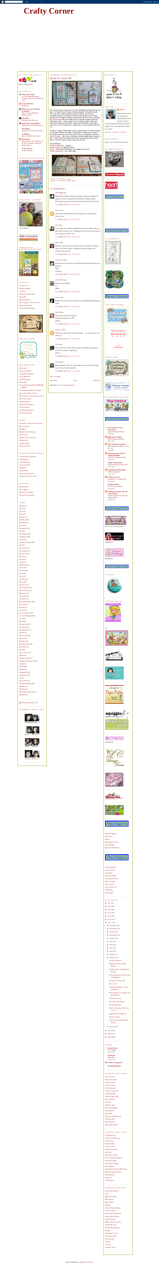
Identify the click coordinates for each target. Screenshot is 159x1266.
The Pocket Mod (110, 1236)
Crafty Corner (49, 10)
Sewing (21, 664)
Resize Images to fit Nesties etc (29, 302)
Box (20, 531)
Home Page (111, 1057)
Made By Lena (86, 1262)
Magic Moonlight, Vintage (28, 393)
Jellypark (22, 596)
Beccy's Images (24, 426)
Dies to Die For (110, 1099)
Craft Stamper (23, 459)
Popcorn (22, 638)
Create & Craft (110, 1146)
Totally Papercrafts (56, 151)
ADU (20, 508)
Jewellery (22, 599)
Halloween (22, 593)
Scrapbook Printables (26, 410)
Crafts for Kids (110, 1144)
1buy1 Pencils (110, 1077)
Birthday (22, 520)
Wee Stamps (109, 893)
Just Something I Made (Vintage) (30, 390)
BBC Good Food (110, 1196)
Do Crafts (108, 1152)
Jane (56, 225)
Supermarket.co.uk (111, 1233)
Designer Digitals (111, 833)
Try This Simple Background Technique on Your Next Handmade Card (32, 98)
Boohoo (108, 1205)
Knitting (22, 607)
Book (21, 525)
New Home (22, 627)
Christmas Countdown (118, 331)
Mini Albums (23, 470)
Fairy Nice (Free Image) (117, 1001)
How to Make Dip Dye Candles (31, 136)
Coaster (21, 539)
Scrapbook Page (24, 658)
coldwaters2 (59, 260)
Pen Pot (21, 632)
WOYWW (22, 695)
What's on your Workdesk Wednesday (31, 110)
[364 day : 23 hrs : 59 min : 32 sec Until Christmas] (118, 350)
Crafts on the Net (24, 465)
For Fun (21, 570)
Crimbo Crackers (114, 477)
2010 (110, 1030)
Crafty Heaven (27, 148)
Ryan (21, 649)
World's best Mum (27, 150)
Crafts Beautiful (24, 462)
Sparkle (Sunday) (114, 484)
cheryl (57, 210)
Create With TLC (25, 376)
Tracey (122, 109)
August (112, 938)
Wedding (22, 686)
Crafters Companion (115, 1062)
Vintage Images (24, 443)
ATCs (21, 511)
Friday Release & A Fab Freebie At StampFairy (119, 976)
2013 (110, 916)
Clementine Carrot (115, 998)
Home (75, 380)
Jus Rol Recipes (110, 1219)
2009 (110, 1034)
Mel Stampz (26, 139)
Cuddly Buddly (110, 867)
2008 (110, 1037)
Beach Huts (58, 125)
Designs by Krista (25, 542)
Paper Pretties (23, 630)
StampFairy (23, 675)
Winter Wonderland (115, 462)
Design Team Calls (111, 1149)
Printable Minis (24, 401)
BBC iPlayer (109, 1199)
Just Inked (108, 873)
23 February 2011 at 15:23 (67, 204)
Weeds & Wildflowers (112, 847)
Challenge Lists (110, 1135)
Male (21, 621)
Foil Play (108, 1102)
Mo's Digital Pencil (111, 878)
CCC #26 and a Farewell (115, 486)
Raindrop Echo (24, 644)
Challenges (23, 534)
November (113, 928)
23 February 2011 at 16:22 (67, 219)
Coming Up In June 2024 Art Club (32, 131)
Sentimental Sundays (26, 661)
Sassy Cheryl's (24, 652)
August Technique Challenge (116, 432)
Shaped (21, 669)
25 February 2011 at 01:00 (67, 306)
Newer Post (53, 380)
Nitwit (107, 839)
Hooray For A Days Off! (61, 78)
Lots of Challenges (25, 616)
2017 (110, 903)
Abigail (21, 506)
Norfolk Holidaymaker (112, 1227)
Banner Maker (24, 487)
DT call (21, 556)
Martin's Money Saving (113, 1222)
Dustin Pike (23, 382)
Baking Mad (109, 1202)
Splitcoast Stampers (25, 305)
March (112, 954)
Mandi (57, 312)
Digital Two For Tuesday (27, 432)
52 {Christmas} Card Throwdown (115, 428)
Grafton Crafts (110, 1105)
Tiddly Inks (109, 890)
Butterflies (22, 429)
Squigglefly (23, 672)
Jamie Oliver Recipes (112, 1216)
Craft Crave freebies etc (113, 1138)
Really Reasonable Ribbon (31, 123)
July (111, 941)
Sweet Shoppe (55, 136)
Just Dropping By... (115, 1005)
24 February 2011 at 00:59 (67, 254)
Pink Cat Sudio (110, 881)
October (112, 932)
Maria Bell (22, 297)
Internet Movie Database (113, 1213)
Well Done (22, 689)
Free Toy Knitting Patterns (114, 1158)
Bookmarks (25, 106)
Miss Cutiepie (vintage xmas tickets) (31, 396)
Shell (57, 344)
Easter (21, 562)
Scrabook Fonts (24, 407)
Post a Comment (55, 376)
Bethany (22, 517)
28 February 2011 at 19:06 (67, 371)
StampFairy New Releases (117, 1014)
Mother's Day (23, 624)
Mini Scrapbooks (25, 300)
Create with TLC (28, 103)
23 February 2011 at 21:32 (67, 237)
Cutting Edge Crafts (112, 1096)
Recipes (107, 1230)
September (113, 935)
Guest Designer (24, 587)
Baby (21, 514)
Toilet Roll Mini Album (27, 308)
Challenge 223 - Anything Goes (117, 479)
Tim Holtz (25, 118)
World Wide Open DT (26, 692)
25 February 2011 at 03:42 (67, 324)
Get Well (22, 579)
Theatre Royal (110, 1239)
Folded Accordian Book (27, 294)
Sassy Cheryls (109, 884)
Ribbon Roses (110, 1175)
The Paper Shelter (25, 683)
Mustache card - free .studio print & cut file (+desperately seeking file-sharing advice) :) (32, 143)
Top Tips (108, 1244)
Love (21, 618)
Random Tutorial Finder (113, 1172)
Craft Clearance (110, 1085)
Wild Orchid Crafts (111, 1125)
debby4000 (59, 280)
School (21, 655)
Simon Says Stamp (28, 94)
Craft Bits (22, 291)
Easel (21, 559)
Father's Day (23, 565)
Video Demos (109, 1180)
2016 (110, 906)
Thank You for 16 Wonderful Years (32, 125)
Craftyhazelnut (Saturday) (117, 470)
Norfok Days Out (110, 1225)
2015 (110, 909)
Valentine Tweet (114, 1017)
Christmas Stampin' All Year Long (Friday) (118, 492)
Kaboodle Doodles (25, 601)
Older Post (97, 380)
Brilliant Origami (25, 288)
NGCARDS (59, 193)
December (113, 925)
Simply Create (55, 147)
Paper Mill (108, 1113)
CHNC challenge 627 (114, 472)
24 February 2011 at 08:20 (67, 291)
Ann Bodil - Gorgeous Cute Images (31, 423)
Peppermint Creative (112, 842)
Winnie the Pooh (24, 446)
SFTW (21, 666)
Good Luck (23, 585)
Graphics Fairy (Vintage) (27, 437)
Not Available (112, 1050)
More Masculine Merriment (116, 439)
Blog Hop (22, 522)
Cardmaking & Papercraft (27, 456)
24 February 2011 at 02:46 (67, 274)
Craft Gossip (109, 1141)
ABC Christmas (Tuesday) (117, 444)
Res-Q (52, 149)
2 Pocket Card (24, 285)
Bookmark (22, 528)
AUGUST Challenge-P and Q (116, 457)
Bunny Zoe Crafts (111, 1079)
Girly (21, 582)
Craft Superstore (110, 1088)
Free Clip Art (23, 434)
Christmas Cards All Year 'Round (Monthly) (117, 454)
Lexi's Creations (24, 613)
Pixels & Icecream (25, 399)
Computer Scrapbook (26, 374)
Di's (20, 545)
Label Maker (23, 489)
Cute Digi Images (25, 379)
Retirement (23, 647)
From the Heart (110, 870)
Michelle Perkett (110, 876)
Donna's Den (23, 548)
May (111, 948)
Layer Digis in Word (112, 1163)
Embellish (22, 468)
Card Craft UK (110, 1082)
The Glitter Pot (110, 1122)
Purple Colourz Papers (26, 404)
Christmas (22, 537)
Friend (21, 573)
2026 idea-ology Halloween (30, 120)
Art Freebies (23, 368)
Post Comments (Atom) (66, 385)
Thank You (23, 680)
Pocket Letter (23, 635)
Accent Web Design (111, 1191)
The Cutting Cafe (111, 887)
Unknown (58, 329)
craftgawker (26, 134)
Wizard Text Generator (26, 495)
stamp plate (57, 119)
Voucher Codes (110, 1247)
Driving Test (23, 553)
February (113, 957)
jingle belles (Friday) (115, 437)
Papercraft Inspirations (26, 473)
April (111, 951)
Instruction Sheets (111, 1160)
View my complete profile (116, 132)
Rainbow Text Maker (26, 492)
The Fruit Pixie (110, 1119)
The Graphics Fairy (25, 413)
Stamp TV (108, 1177)
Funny (21, 576)
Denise (57, 297)
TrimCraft (111, 1055)
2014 (110, 913)
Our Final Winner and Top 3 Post (118, 465)
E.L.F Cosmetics (110, 1210)
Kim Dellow (26, 128)
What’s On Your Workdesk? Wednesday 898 (30, 114)
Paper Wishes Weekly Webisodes (116, 1169)
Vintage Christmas (115, 960)
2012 (110, 919)
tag (20, 678)
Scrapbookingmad (114, 1066)
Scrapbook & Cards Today (28, 476)
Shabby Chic (23, 440)
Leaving (22, 610)
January (112, 1026)
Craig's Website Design (112, 1208)
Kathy (57, 242)
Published (22, 641)
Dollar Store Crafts (111, 1155)
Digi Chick (109, 836)
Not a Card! (113, 984)
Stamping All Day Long (113, 1116)
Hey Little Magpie (111, 1108)
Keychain (22, 604)
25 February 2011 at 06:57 (67, 339)
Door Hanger (23, 551)
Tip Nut (107, 1242)
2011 (110, 922)
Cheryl (57, 362)
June (111, 945)
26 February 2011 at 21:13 (67, 356)
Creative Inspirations (57, 145)
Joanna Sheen (112, 1048)
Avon (107, 1194)
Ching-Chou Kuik (25, 371)
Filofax (21, 568)
